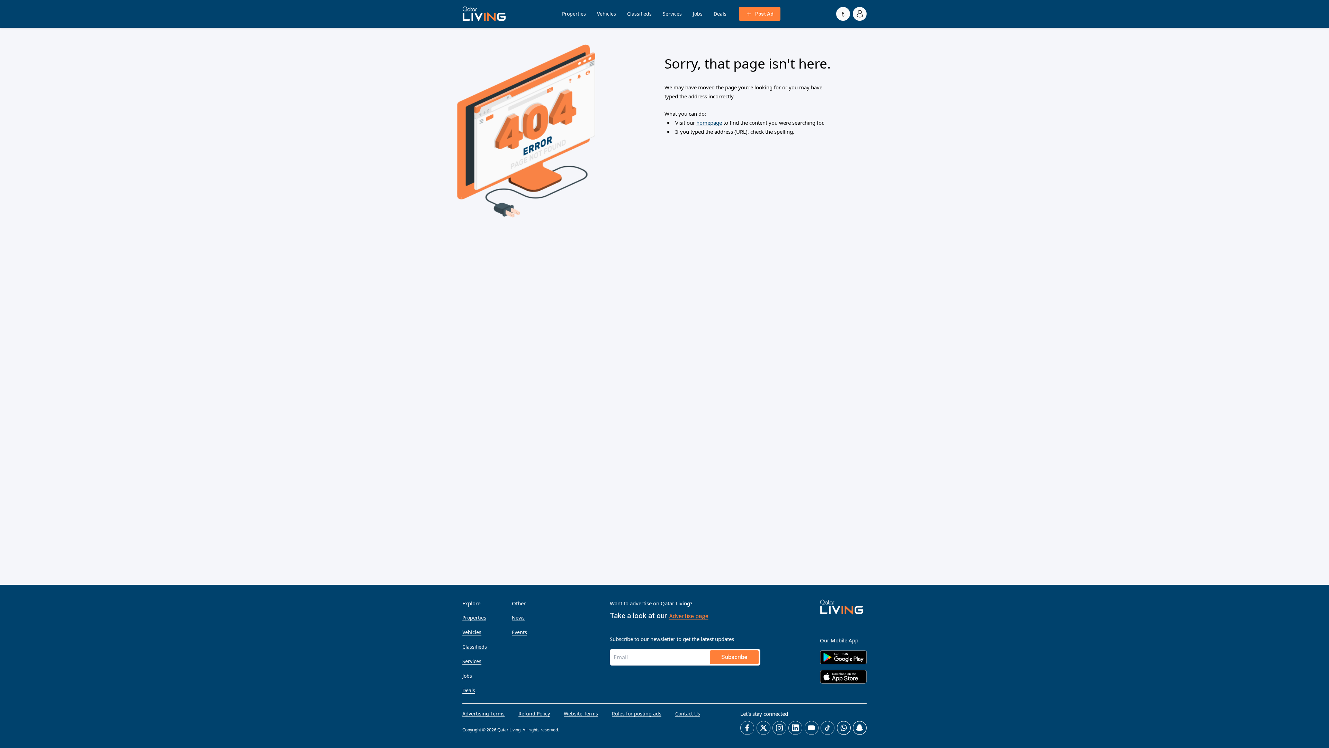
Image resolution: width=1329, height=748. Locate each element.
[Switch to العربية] (843, 14)
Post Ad (764, 14)
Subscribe (734, 657)
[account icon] (860, 14)
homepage (709, 122)
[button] (484, 14)
